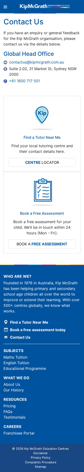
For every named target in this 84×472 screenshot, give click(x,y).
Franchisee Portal (19, 433)
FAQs (8, 411)
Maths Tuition (15, 357)
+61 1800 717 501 (24, 81)
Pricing (10, 406)
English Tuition (16, 362)
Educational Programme (25, 368)
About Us (12, 384)
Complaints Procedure (40, 462)
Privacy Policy (40, 457)
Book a (42, 244)
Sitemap (40, 466)
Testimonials (14, 417)
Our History (14, 390)
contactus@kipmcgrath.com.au (36, 62)
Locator (42, 162)
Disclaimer (40, 453)
